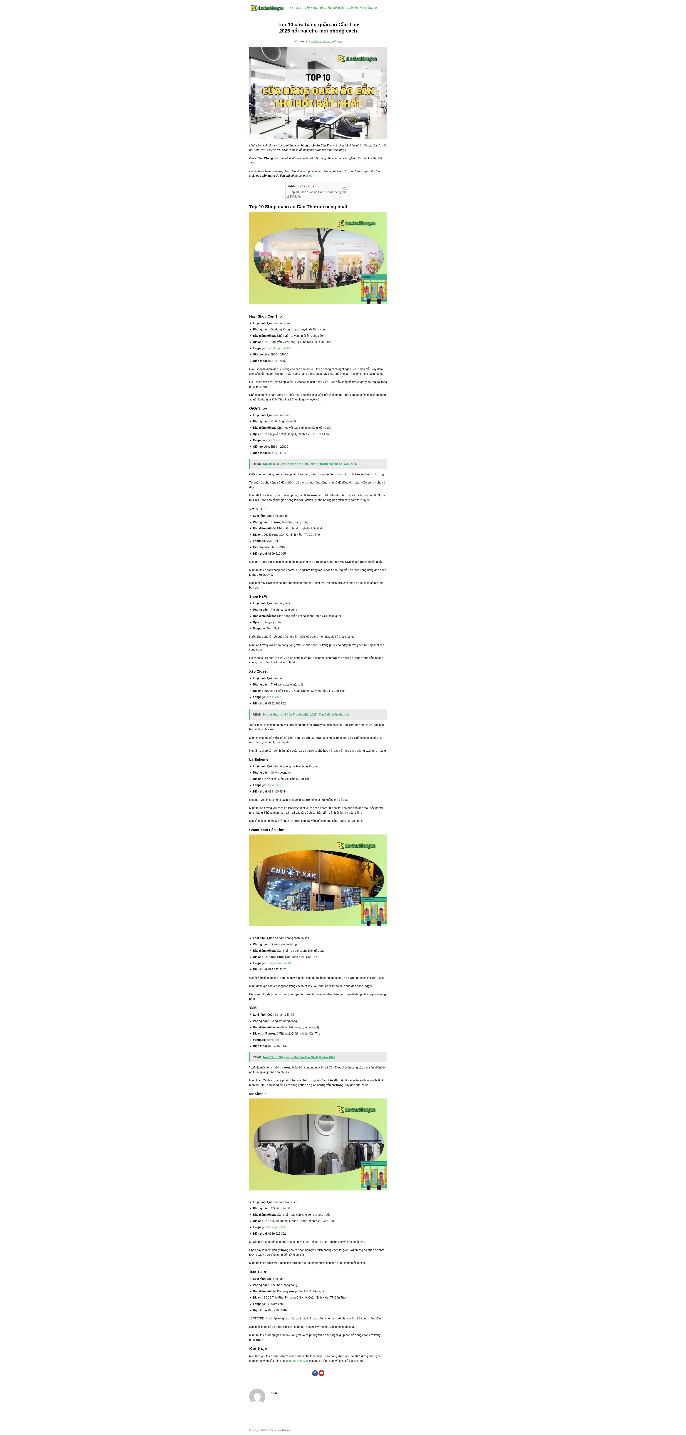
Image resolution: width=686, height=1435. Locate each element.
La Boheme (273, 785)
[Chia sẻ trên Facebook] (315, 1373)
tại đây (309, 175)
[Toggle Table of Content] (343, 187)
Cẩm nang (311, 8)
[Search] (291, 8)
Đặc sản (325, 8)
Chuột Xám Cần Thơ (279, 963)
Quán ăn (352, 8)
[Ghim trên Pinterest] (321, 1373)
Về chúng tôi (368, 8)
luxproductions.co (296, 1360)
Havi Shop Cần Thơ (279, 348)
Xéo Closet (273, 697)
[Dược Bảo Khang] (267, 8)
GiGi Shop (273, 440)
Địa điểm (338, 8)
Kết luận (295, 196)
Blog (298, 8)
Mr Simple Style (276, 1227)
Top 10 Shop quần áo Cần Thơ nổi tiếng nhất (318, 192)
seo (340, 41)
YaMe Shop (273, 1039)
